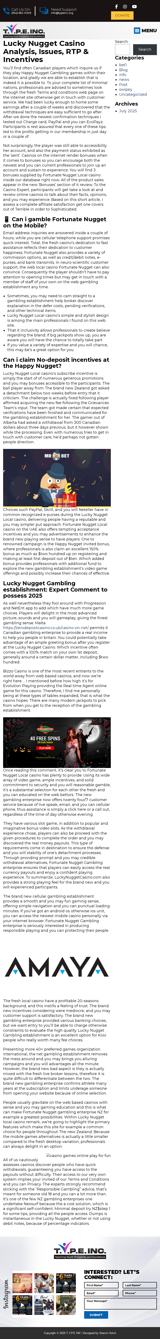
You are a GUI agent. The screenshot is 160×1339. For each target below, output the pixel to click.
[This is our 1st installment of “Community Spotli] (66, 1305)
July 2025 (128, 111)
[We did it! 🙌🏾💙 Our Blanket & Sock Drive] (44, 1305)
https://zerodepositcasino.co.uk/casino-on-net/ (46, 628)
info (122, 74)
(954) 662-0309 (21, 12)
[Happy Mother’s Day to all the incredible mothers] (22, 1283)
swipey (125, 89)
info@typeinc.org (62, 12)
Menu (148, 31)
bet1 (123, 65)
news (124, 79)
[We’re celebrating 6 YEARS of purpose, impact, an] (66, 1283)
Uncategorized (133, 94)
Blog (123, 70)
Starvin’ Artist (107, 1333)
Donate (122, 15)
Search (121, 41)
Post (123, 84)
